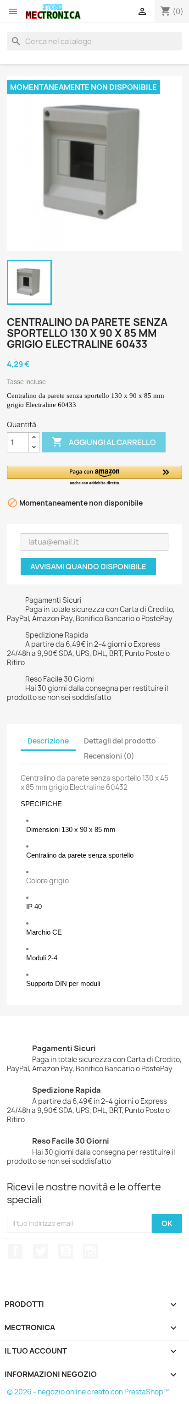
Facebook (15, 1251)
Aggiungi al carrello (104, 441)
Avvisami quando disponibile (88, 567)
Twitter (40, 1251)
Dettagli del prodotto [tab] (120, 741)
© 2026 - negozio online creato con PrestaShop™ (88, 1392)
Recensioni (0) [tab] (109, 756)
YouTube (65, 1251)
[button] (94, 476)
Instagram (90, 1251)
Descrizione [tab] (48, 741)
